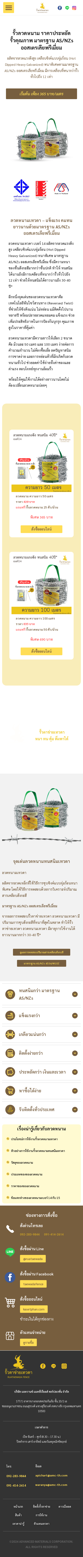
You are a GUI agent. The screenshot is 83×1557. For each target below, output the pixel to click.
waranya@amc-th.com (51, 1484)
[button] (8, 7)
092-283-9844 (30, 1234)
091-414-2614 (54, 1234)
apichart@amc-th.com (51, 1475)
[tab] (41, 994)
